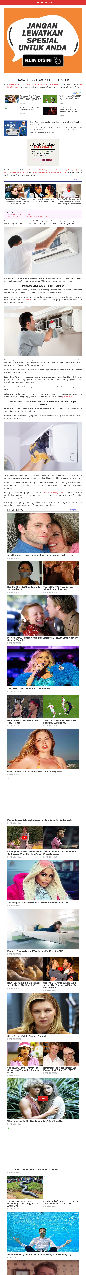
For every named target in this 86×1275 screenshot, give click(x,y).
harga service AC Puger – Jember (16, 172)
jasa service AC (67, 397)
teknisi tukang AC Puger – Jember (68, 170)
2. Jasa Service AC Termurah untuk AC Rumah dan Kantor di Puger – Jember (28, 216)
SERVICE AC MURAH (43, 2)
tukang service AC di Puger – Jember (41, 170)
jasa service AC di (54, 492)
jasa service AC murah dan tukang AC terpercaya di (34, 84)
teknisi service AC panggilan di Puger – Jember (49, 172)
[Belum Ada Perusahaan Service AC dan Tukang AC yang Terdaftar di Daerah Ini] (15, 128)
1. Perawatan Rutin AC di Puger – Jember (18, 214)
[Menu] (5, 3)
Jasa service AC (27, 300)
